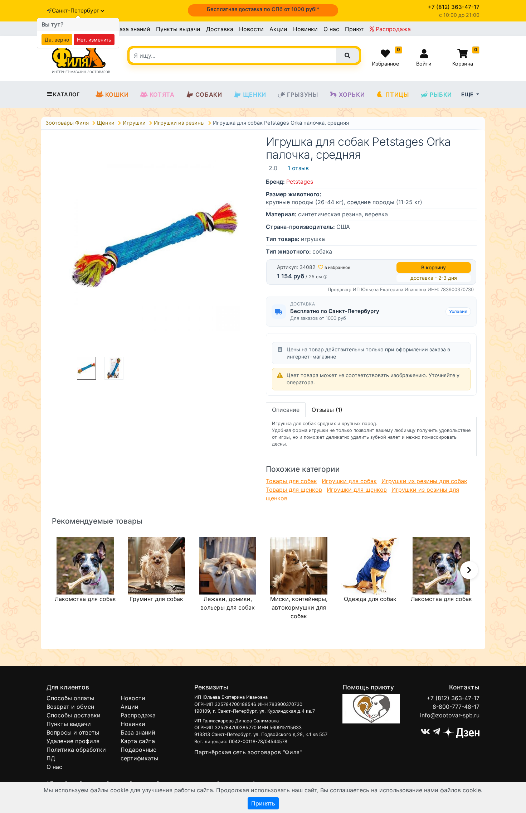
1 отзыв (298, 168)
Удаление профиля (73, 741)
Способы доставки (74, 715)
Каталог (66, 94)
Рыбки (441, 94)
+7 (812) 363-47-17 (453, 698)
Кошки (117, 94)
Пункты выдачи (178, 29)
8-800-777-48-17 (456, 706)
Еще (468, 94)
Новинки (305, 29)
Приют (354, 29)
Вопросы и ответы (73, 732)
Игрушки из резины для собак (424, 481)
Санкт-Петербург (76, 10)
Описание (285, 409)
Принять (263, 803)
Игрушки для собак (349, 481)
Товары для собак (291, 481)
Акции (278, 29)
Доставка (219, 29)
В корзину (433, 267)
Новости (251, 29)
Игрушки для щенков (357, 489)
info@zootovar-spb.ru (449, 715)
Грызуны (302, 94)
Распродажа (392, 29)
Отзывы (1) (327, 409)
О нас (331, 29)
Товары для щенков (294, 489)
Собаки (208, 94)
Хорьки (352, 94)
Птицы (397, 94)
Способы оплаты (70, 698)
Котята (162, 94)
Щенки (254, 94)
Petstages (299, 181)
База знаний (133, 29)
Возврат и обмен (70, 706)
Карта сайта (138, 741)
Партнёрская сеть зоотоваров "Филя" (248, 752)
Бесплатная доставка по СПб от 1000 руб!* (263, 9)
